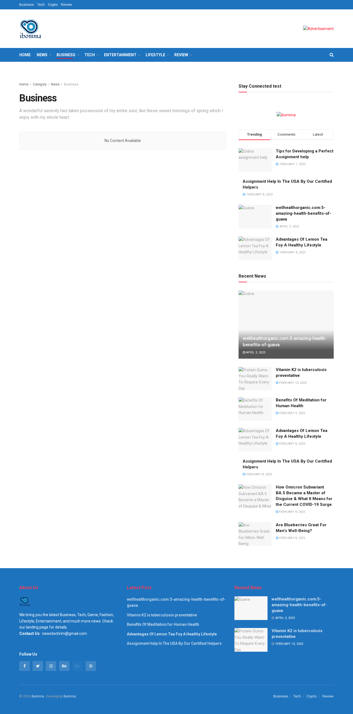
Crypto (53, 5)
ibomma (37, 696)
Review (66, 5)
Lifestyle (155, 55)
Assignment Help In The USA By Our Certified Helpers (174, 643)
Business (26, 5)
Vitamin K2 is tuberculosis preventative (162, 615)
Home (25, 55)
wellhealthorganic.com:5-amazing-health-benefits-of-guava (303, 213)
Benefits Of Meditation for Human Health (163, 624)
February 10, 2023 (292, 383)
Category (40, 84)
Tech (41, 5)
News (42, 55)
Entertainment (120, 55)
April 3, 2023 (255, 352)
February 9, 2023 (291, 413)
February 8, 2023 (291, 443)
